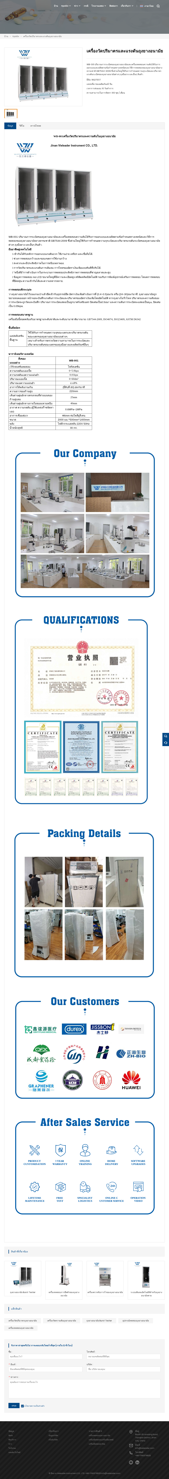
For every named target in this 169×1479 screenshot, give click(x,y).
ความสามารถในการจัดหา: (99, 92)
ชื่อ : (10, 1352)
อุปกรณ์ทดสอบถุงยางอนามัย (136, 1320)
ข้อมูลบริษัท (53, 1435)
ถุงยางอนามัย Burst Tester (99, 1320)
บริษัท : (90, 1364)
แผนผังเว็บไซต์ (14, 1452)
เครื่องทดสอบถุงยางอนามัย (20, 1328)
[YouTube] (131, 1462)
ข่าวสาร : (13, 1377)
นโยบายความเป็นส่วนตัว (34, 1406)
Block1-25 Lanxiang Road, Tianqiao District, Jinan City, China (146, 1437)
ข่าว (10, 1444)
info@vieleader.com (144, 1448)
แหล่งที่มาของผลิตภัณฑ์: (98, 84)
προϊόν (15, 36)
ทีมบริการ (12, 1439)
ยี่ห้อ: (89, 79)
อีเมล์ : (12, 1364)
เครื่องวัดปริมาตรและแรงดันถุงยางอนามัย (42, 36)
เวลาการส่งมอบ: (94, 88)
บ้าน (6, 36)
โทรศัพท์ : (91, 1352)
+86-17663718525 (143, 1455)
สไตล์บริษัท (53, 1439)
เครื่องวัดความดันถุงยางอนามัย (61, 1320)
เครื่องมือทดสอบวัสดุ (97, 1444)
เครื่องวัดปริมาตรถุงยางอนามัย (22, 1320)
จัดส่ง (10, 1435)
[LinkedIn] (137, 1462)
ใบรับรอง (12, 1448)
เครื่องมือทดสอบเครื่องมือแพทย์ (101, 1439)
